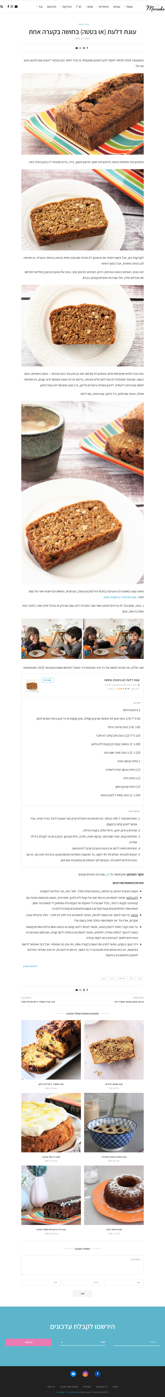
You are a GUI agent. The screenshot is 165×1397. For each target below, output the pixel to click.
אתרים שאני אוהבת (69, 1386)
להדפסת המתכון (30, 966)
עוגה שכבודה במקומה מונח (120, 597)
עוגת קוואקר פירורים (114, 1084)
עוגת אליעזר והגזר (114, 1229)
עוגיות (116, 6)
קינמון (104, 978)
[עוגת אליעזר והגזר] (114, 1195)
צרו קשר (51, 1386)
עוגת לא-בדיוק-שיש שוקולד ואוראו (51, 1229)
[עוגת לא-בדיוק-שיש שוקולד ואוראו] (51, 1195)
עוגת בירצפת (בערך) (51, 1156)
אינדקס (67, 6)
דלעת (131, 978)
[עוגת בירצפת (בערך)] (51, 1122)
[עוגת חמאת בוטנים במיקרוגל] (114, 1122)
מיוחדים (104, 6)
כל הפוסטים (101, 1386)
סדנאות (51, 6)
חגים (90, 6)
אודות (115, 1386)
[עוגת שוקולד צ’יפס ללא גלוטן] (51, 1050)
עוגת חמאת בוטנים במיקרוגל (114, 1156)
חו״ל (78, 6)
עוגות (129, 6)
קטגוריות (87, 1386)
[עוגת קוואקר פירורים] (114, 1050)
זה (108, 874)
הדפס (46, 680)
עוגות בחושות (83, 24)
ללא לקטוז (121, 978)
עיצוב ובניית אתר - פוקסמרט (68, 1392)
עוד (41, 6)
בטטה (140, 978)
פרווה (112, 978)
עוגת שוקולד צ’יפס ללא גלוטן (51, 1084)
